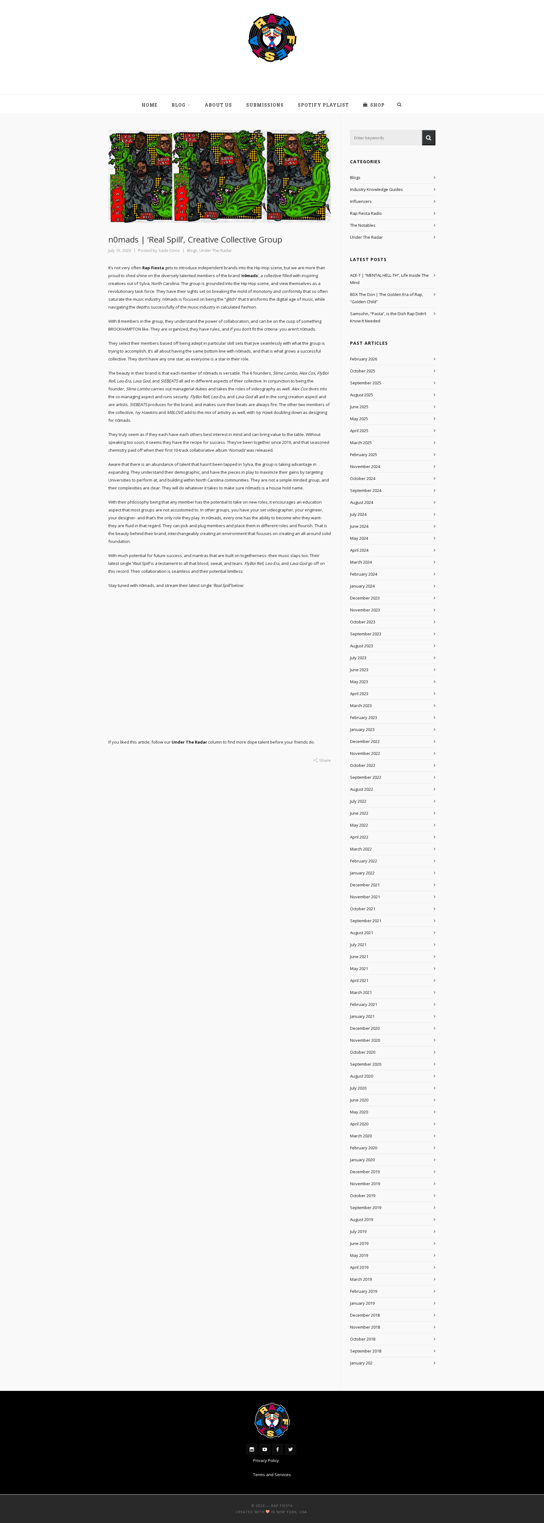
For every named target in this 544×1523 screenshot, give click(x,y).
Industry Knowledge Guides (376, 189)
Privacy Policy (266, 1460)
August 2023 (361, 646)
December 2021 (365, 885)
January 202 (361, 1363)
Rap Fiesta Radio (366, 213)
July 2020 (358, 1088)
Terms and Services (272, 1474)
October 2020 (362, 1052)
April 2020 (359, 1124)
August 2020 (361, 1076)
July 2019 (358, 1231)
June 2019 (359, 1243)
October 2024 (362, 478)
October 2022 (362, 765)
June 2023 (359, 669)
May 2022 (359, 825)
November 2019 (365, 1183)
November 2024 (365, 466)
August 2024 (361, 502)
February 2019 (363, 1291)
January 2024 (362, 586)
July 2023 (358, 658)
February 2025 (363, 454)
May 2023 (359, 681)
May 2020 (359, 1112)
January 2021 (362, 1016)
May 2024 (359, 538)
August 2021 (361, 932)
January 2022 (362, 873)
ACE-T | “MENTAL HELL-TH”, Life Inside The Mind (389, 278)
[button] (428, 137)
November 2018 (365, 1327)
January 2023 (362, 729)
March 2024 (361, 562)
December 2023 (365, 598)
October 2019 (362, 1195)
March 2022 (361, 849)
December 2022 (365, 741)
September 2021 (365, 920)
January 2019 (362, 1303)
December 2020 (365, 1028)
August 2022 (361, 789)
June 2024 (359, 526)
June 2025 (359, 407)
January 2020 (362, 1160)
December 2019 (365, 1171)
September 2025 (365, 383)
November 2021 (365, 897)
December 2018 (365, 1315)
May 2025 (359, 418)
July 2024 (358, 514)
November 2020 (365, 1040)
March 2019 (361, 1279)
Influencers (361, 201)
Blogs (192, 250)
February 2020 (363, 1148)
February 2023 (363, 717)
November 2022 (365, 753)
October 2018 (362, 1339)
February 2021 (363, 1004)
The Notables (363, 225)
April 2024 (359, 550)
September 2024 (365, 490)
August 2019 (361, 1219)
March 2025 (361, 442)
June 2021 (359, 956)
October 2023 (362, 622)
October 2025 (362, 371)
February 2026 (363, 359)
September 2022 (365, 777)
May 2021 (359, 968)
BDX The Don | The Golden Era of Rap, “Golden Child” (386, 298)
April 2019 (359, 1267)
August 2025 (361, 395)
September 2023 (365, 634)
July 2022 (358, 801)
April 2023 (359, 693)
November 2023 (365, 610)
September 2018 (365, 1351)
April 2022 (359, 837)
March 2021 (361, 992)
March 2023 (361, 705)
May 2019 (359, 1255)
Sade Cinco (169, 250)
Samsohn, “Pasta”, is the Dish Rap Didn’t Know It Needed (388, 317)
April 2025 (359, 430)
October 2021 (362, 909)
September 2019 (365, 1207)
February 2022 (363, 861)
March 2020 (361, 1136)
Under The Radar (215, 250)
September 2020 (365, 1064)
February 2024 (363, 574)
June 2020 (359, 1100)
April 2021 (359, 980)
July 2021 (358, 944)
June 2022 (359, 813)
